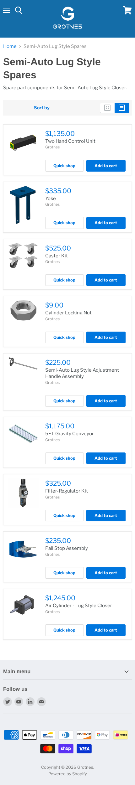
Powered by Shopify (67, 773)
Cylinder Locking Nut (68, 313)
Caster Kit (56, 256)
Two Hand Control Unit (70, 141)
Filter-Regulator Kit (66, 491)
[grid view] (107, 108)
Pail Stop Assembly (66, 548)
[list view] (122, 108)
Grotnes (52, 147)
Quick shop (64, 165)
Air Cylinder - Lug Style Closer (78, 605)
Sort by (42, 107)
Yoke (50, 198)
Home (10, 46)
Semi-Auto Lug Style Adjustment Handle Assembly (82, 373)
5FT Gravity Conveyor (69, 433)
